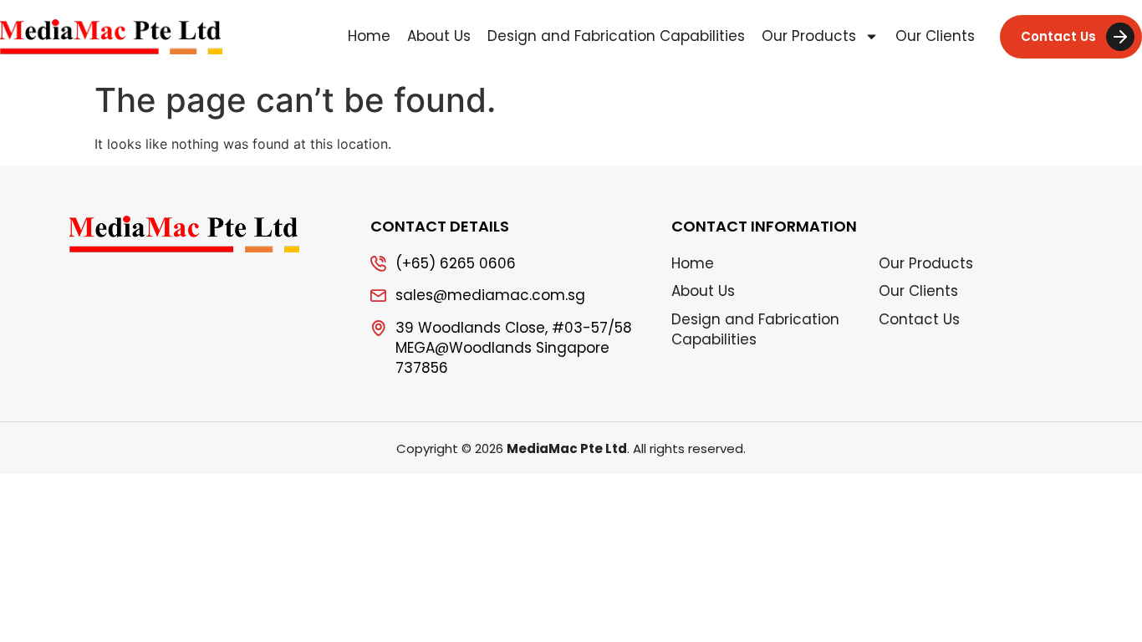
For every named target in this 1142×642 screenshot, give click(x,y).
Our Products (809, 36)
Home (369, 36)
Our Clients (935, 36)
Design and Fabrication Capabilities (616, 36)
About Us (439, 36)
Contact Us (919, 319)
